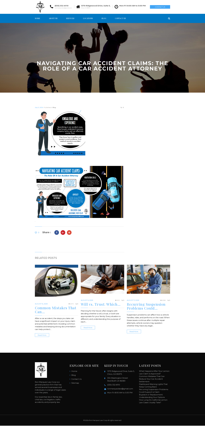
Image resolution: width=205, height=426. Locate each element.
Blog (104, 18)
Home (37, 18)
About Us (53, 18)
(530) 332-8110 (61, 6)
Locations (88, 18)
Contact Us (160, 7)
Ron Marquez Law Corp (98, 420)
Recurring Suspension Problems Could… (146, 306)
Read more (42, 335)
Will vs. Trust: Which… (101, 304)
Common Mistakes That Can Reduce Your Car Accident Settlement (152, 379)
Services (70, 18)
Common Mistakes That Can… (55, 309)
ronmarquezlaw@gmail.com (63, 8)
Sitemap (75, 383)
